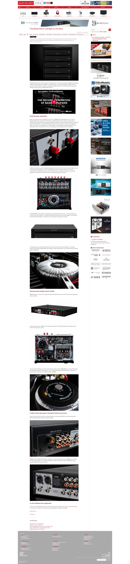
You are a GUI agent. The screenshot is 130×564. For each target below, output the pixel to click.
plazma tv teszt (55, 548)
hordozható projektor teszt (26, 549)
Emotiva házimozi (72, 34)
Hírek (21, 554)
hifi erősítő (36, 34)
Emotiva (20, 34)
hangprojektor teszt (87, 539)
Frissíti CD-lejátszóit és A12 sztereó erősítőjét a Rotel (41, 526)
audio (25, 34)
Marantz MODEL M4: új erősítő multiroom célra (40, 527)
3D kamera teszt (87, 542)
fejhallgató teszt (24, 542)
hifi (27, 34)
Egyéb (79, 13)
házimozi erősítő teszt (56, 535)
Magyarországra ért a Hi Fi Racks (37, 529)
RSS (109, 553)
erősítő (31, 34)
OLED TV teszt (55, 550)
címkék (109, 552)
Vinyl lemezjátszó (55, 544)
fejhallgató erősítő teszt (25, 544)
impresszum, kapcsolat (105, 554)
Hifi (21, 13)
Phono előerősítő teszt (25, 538)
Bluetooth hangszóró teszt (89, 537)
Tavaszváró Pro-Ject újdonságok (37, 523)
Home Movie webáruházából (69, 506)
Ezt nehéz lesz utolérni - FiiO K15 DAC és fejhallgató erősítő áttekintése (101, 39)
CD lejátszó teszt (55, 544)
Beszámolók (23, 555)
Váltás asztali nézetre (23, 561)
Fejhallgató (57, 13)
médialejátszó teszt (56, 543)
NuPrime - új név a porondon (36, 525)
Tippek (22, 553)
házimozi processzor (57, 34)
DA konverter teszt (24, 537)
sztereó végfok (49, 34)
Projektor (91, 13)
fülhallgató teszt (24, 543)
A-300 (72, 119)
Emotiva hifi (65, 34)
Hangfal (45, 13)
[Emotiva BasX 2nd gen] (54, 62)
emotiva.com (32, 514)
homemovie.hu (33, 511)
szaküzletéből (33, 508)
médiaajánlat (107, 555)
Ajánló (22, 552)
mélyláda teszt (87, 538)
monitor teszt (55, 549)
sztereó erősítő (42, 34)
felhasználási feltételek (106, 556)
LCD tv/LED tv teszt (56, 547)
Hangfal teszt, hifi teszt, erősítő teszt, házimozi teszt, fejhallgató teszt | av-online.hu (33, 3)
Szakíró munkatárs (97, 239)
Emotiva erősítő (80, 34)
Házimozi (33, 13)
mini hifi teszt (23, 536)
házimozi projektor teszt (25, 547)
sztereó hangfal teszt (88, 536)
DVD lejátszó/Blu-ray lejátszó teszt (59, 542)
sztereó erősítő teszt (25, 535)
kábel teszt (86, 543)
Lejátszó (68, 13)
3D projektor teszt (24, 548)
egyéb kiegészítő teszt (88, 544)
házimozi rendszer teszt (57, 536)
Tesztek (22, 533)
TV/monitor (104, 16)
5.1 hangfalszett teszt (88, 535)
